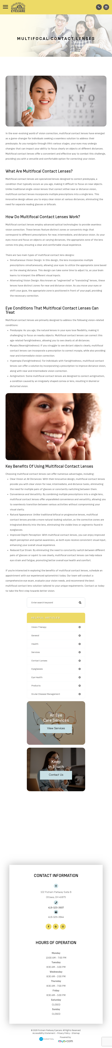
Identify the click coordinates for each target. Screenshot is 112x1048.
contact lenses (39, 660)
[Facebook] (48, 926)
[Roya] (65, 1042)
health (34, 644)
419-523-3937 (56, 907)
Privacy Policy (63, 1033)
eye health (36, 677)
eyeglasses (37, 668)
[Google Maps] (56, 926)
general (35, 635)
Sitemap (76, 1033)
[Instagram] (63, 926)
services (35, 652)
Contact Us (56, 774)
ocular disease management (45, 694)
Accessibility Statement (44, 1033)
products (36, 685)
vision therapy (38, 627)
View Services (56, 728)
